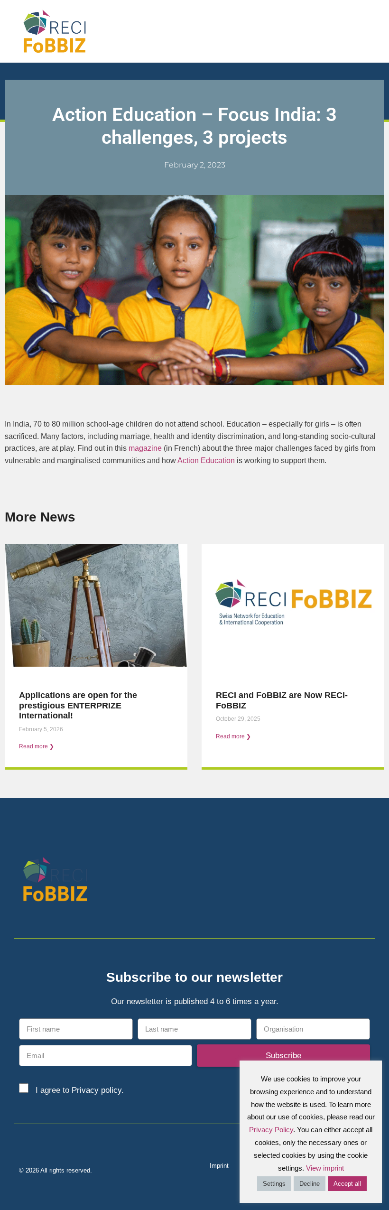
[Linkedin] (347, 881)
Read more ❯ (36, 746)
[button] (375, 31)
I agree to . (80, 1090)
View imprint (325, 1168)
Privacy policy (96, 1090)
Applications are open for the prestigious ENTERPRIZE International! (78, 705)
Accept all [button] (347, 1183)
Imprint (219, 1165)
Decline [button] (309, 1183)
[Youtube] (364, 881)
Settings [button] (274, 1183)
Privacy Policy (271, 1130)
